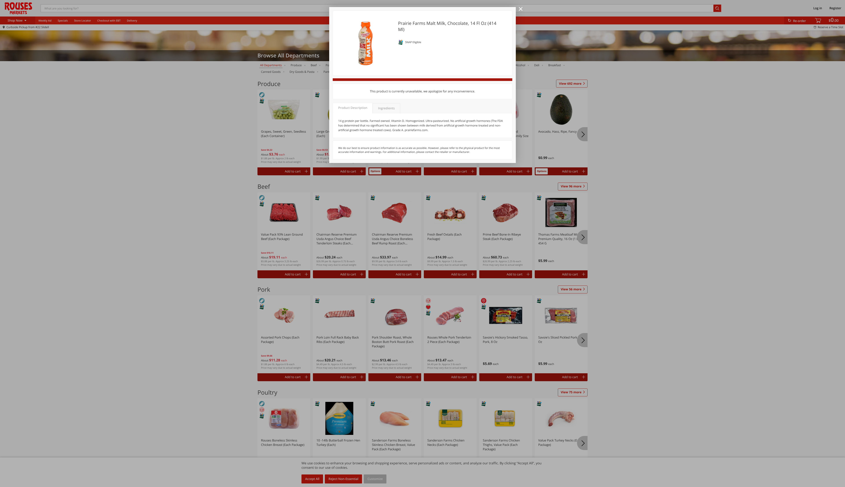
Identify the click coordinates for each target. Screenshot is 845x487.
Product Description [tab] (352, 108)
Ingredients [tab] (386, 108)
